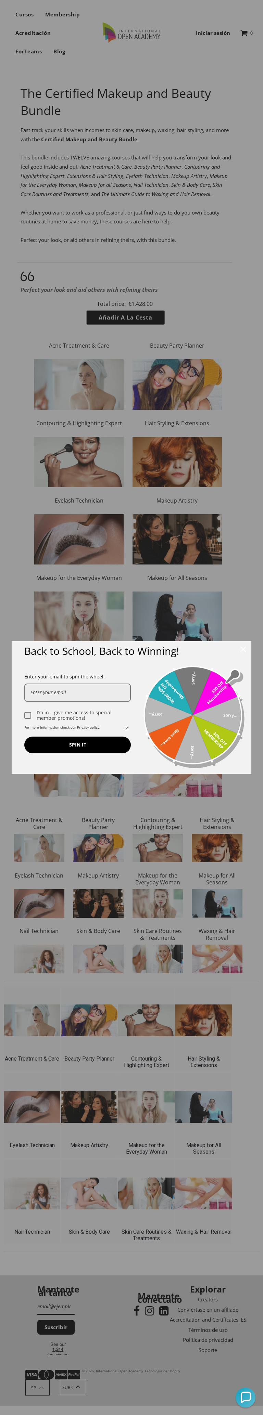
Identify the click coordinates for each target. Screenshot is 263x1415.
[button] (245, 1397)
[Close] (243, 649)
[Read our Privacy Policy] (127, 728)
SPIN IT (77, 744)
